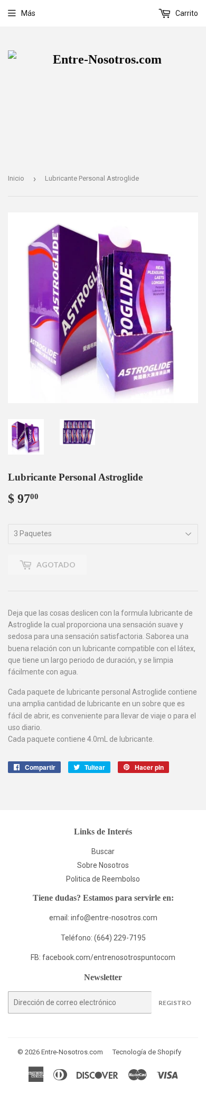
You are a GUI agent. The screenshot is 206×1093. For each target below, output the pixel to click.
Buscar (103, 851)
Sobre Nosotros (103, 865)
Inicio (16, 178)
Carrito (186, 13)
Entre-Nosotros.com (72, 1052)
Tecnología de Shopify (147, 1052)
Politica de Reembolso (103, 879)
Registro (174, 1003)
